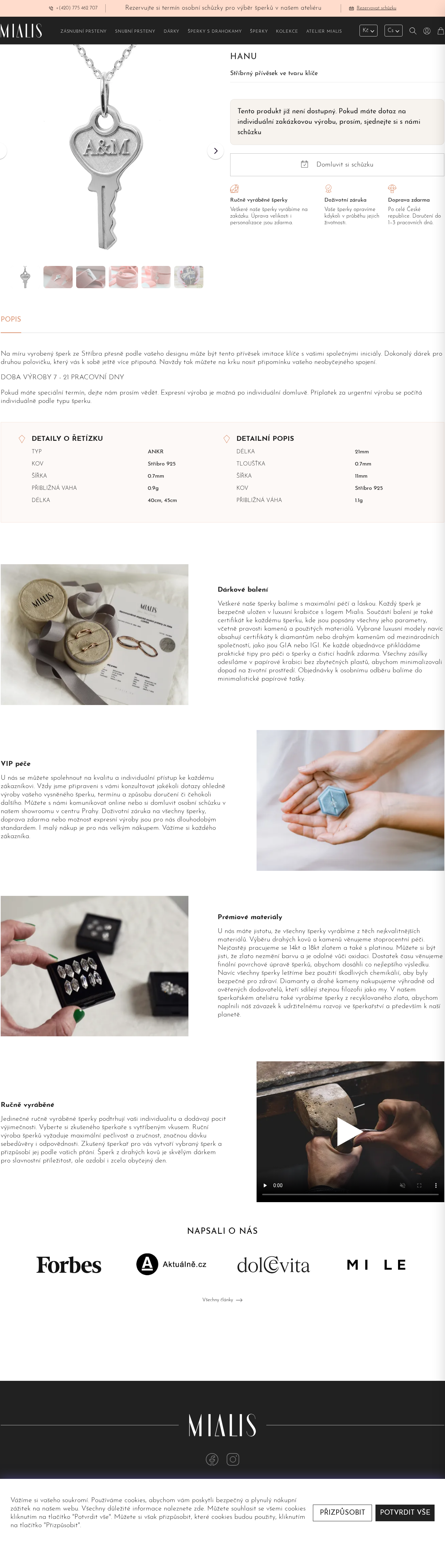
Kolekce (287, 32)
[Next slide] (215, 151)
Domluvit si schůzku (344, 164)
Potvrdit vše (405, 1512)
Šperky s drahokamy (215, 32)
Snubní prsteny (135, 32)
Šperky (259, 32)
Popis (11, 319)
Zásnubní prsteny (83, 32)
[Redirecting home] (21, 31)
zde (199, 1508)
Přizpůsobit (342, 1512)
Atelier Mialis (324, 32)
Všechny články (217, 1300)
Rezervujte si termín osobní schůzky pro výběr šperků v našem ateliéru (223, 8)
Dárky (171, 32)
